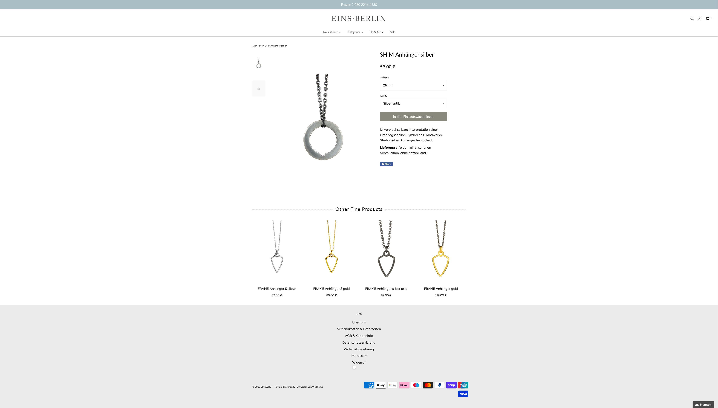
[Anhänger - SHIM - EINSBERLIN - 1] (258, 63)
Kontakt (705, 404)
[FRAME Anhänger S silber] (277, 251)
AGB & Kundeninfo (359, 336)
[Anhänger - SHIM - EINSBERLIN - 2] (258, 88)
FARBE (383, 95)
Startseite (257, 45)
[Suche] (690, 18)
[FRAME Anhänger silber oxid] (386, 251)
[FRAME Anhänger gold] (441, 251)
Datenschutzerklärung (358, 342)
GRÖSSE (384, 77)
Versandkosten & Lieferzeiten (359, 329)
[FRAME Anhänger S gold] (331, 251)
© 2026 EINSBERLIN (262, 387)
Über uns (359, 322)
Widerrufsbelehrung (359, 349)
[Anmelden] (697, 18)
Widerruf (359, 362)
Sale (392, 32)
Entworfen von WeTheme (310, 387)
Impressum (359, 356)
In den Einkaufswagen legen (413, 116)
